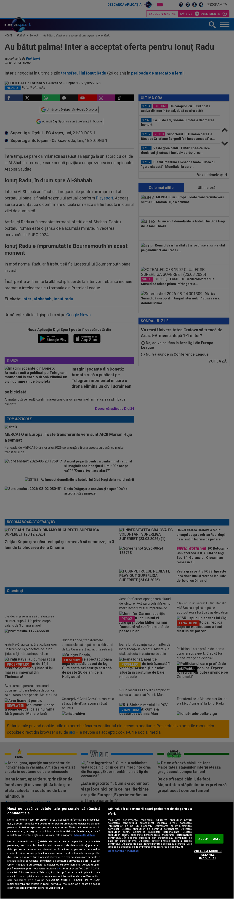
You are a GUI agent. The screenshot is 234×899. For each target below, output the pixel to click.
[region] (117, 850)
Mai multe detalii (84, 835)
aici (59, 868)
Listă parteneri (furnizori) (123, 850)
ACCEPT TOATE (209, 839)
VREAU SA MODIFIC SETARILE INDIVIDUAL (207, 854)
